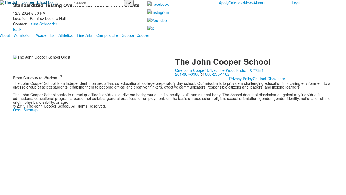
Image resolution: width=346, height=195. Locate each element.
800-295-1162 (217, 74)
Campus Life (107, 35)
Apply (223, 2)
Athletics (65, 35)
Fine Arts (84, 35)
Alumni (259, 2)
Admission (23, 35)
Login (296, 2)
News (249, 2)
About (5, 35)
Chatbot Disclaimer (269, 78)
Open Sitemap (25, 109)
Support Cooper (135, 35)
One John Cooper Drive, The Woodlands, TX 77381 (219, 70)
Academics (45, 35)
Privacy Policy (241, 78)
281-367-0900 (187, 74)
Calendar (236, 2)
